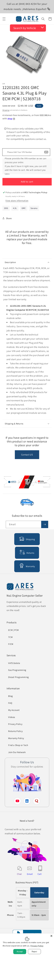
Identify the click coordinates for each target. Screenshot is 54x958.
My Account (14, 710)
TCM (10, 637)
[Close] (51, 935)
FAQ (10, 702)
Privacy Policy (15, 724)
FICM (10, 644)
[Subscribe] (44, 524)
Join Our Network (17, 752)
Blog (10, 696)
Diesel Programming (18, 677)
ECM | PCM (13, 630)
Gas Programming (17, 670)
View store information (16, 200)
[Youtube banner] (27, 483)
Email (30, 873)
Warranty (30, 566)
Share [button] (9, 218)
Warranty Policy (16, 738)
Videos (11, 717)
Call (40, 873)
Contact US (27, 454)
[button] (3, 18)
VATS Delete (14, 663)
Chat (19, 873)
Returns (30, 552)
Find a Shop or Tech (18, 745)
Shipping (5, 110)
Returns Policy (15, 731)
